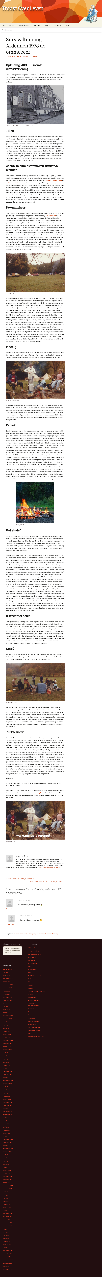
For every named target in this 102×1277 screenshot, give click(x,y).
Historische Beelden (34, 1000)
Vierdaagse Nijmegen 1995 (36, 1036)
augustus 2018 (7, 1084)
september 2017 (8, 1111)
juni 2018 (5, 1090)
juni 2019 (5, 1056)
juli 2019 (5, 1053)
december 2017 (8, 1102)
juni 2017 (5, 1121)
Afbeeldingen (32, 957)
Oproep (30, 1012)
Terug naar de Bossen (34, 1027)
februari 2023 (7, 975)
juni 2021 (5, 1003)
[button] (35, 104)
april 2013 (6, 1266)
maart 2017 (6, 1130)
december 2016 (8, 1139)
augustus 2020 (7, 1019)
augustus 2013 (7, 1263)
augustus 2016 (7, 1152)
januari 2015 (6, 1210)
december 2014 (8, 1213)
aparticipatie (31, 960)
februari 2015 (7, 1207)
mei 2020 (5, 1025)
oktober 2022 (7, 982)
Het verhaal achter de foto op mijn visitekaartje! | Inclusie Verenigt (35, 934)
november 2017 (7, 1105)
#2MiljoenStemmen (33, 948)
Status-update (32, 1024)
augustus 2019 (7, 1050)
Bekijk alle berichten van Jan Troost (50, 867)
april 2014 (6, 1238)
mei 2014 (5, 1235)
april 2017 (6, 1127)
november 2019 (7, 1043)
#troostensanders (33, 951)
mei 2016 (5, 1161)
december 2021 (8, 997)
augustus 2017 (7, 1115)
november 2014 (7, 1217)
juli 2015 (5, 1192)
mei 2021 (5, 1006)
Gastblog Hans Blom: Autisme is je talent (47, 881)
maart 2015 (6, 1204)
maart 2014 (6, 1241)
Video (29, 1033)
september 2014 (8, 1223)
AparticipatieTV (32, 963)
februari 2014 (7, 1244)
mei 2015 (5, 1198)
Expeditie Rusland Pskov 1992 (37, 991)
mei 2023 (5, 972)
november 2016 (7, 1142)
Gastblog (12, 25)
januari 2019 (6, 1068)
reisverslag (31, 1018)
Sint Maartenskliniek (34, 1021)
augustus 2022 (7, 988)
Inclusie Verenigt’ (35, 793)
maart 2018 (6, 1096)
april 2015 (6, 1201)
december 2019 (8, 1040)
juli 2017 (5, 1118)
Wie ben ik (37, 25)
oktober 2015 (7, 1183)
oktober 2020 (7, 1013)
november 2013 (7, 1254)
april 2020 (6, 1028)
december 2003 (8, 1269)
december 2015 (8, 1176)
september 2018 (8, 1081)
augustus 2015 (7, 1189)
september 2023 (8, 969)
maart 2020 (6, 1031)
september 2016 (8, 1149)
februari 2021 (7, 1009)
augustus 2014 (7, 1226)
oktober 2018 (7, 1077)
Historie (47, 25)
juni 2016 (5, 1158)
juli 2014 (5, 1229)
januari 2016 (6, 1173)
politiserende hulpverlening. (15, 183)
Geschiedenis (32, 997)
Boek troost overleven (34, 976)
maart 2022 (6, 991)
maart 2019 (6, 1065)
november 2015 (7, 1179)
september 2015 (8, 1186)
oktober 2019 (7, 1047)
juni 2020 (5, 1022)
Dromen (30, 985)
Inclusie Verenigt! (24, 25)
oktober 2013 (7, 1257)
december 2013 (8, 1251)
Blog (3, 25)
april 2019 (6, 1062)
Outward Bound (50, 216)
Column (30, 982)
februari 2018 (7, 1099)
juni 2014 (5, 1232)
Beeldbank (57, 25)
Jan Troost (35, 57)
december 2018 (8, 1071)
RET (60, 180)
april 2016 (6, 1164)
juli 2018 (5, 1087)
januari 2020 (6, 1037)
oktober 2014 (7, 1220)
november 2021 (7, 1000)
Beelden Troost (32, 969)
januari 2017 (6, 1136)
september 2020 (8, 1016)
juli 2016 (5, 1155)
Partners (67, 25)
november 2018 (7, 1074)
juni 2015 (5, 1195)
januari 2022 (6, 994)
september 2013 (8, 1260)
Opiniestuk (31, 1009)
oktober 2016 (7, 1145)
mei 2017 (5, 1124)
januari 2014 (6, 1247)
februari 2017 (7, 1133)
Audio (29, 966)
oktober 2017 (7, 1108)
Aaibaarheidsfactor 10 (34, 954)
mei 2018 (5, 1093)
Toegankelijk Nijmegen (34, 1030)
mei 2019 (5, 1059)
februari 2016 (7, 1170)
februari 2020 (7, 1034)
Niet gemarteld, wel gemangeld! (20, 878)
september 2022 (8, 985)
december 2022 (8, 979)
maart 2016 (6, 1167)
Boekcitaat (25, 57)
